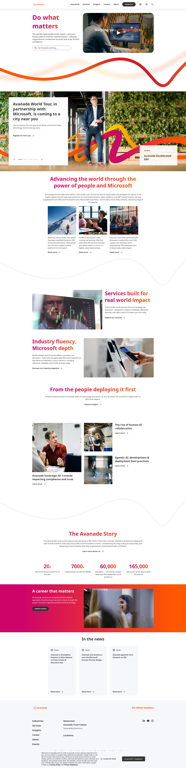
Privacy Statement (71, 765)
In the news (93, 639)
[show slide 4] (36, 159)
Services (86, 4)
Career (36, 734)
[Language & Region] (142, 4)
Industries (75, 4)
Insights (96, 4)
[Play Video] (118, 32)
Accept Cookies (135, 759)
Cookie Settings (109, 759)
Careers (107, 4)
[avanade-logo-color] (38, 4)
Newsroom (69, 720)
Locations (68, 735)
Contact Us (129, 4)
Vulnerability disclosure (72, 728)
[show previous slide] (14, 159)
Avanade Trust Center (75, 724)
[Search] (152, 4)
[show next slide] (41, 159)
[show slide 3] (30, 159)
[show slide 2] (25, 159)
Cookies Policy (55, 765)
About (116, 4)
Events (35, 744)
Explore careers (40, 609)
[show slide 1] (20, 159)
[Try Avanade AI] (146, 4)
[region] (93, 759)
